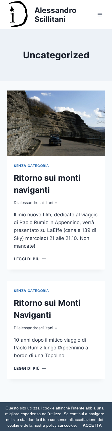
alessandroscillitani (35, 202)
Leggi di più (30, 259)
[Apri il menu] (99, 14)
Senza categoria (31, 165)
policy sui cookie (61, 425)
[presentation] (56, 123)
